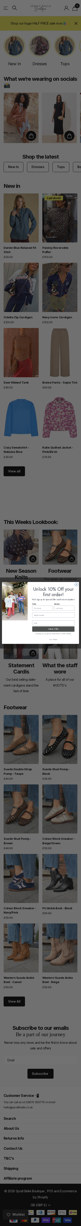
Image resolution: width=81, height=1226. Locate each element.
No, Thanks (53, 639)
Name (34, 604)
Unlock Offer (53, 629)
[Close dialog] (76, 584)
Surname (57, 604)
